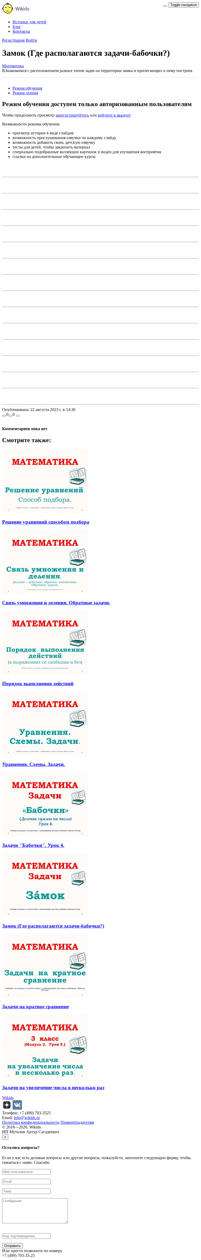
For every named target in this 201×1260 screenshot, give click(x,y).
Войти (31, 40)
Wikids (8, 1097)
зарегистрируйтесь (72, 115)
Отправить (12, 1246)
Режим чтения (25, 93)
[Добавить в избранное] (18, 416)
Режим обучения (27, 88)
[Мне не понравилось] (10, 416)
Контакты (21, 31)
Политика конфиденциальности (30, 1122)
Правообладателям (77, 1122)
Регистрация (13, 40)
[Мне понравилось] (4, 416)
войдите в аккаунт (114, 115)
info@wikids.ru (27, 1117)
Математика (13, 66)
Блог (17, 26)
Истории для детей (29, 22)
